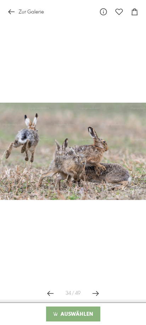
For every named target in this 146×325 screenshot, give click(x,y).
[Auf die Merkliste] (119, 12)
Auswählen (76, 314)
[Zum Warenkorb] (134, 12)
